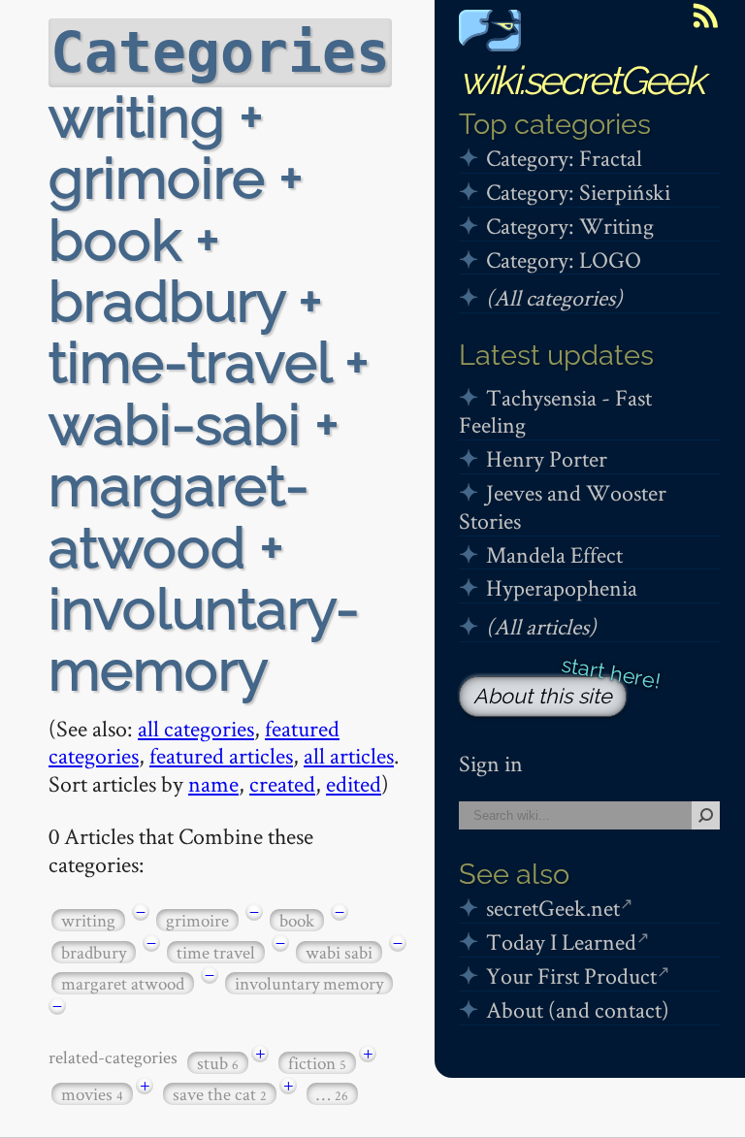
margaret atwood (122, 983)
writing (88, 920)
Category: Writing (570, 226)
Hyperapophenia (561, 587)
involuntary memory (309, 983)
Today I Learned (561, 942)
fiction (317, 1063)
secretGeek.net (553, 908)
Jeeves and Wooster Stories (562, 506)
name (213, 783)
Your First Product (571, 975)
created (282, 783)
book (296, 920)
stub (218, 1063)
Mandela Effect (554, 554)
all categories (196, 728)
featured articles (221, 755)
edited (353, 783)
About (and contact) (577, 1009)
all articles (349, 755)
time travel (216, 952)
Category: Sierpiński (578, 192)
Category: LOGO (563, 259)
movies (92, 1094)
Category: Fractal (564, 158)
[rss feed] (705, 15)
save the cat (220, 1094)
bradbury (93, 952)
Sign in (491, 763)
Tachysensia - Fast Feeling (555, 411)
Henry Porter (546, 458)
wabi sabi (339, 952)
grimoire (197, 920)
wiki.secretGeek (581, 80)
